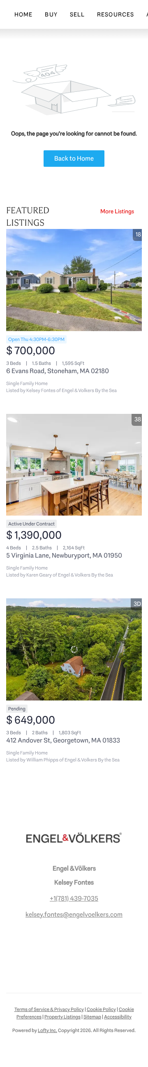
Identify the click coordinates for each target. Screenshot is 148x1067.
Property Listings (62, 1016)
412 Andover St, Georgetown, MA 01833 (63, 740)
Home (23, 14)
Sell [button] (77, 14)
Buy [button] (51, 14)
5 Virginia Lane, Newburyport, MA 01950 (64, 555)
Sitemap (92, 1016)
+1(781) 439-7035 (74, 898)
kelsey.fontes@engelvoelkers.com (74, 914)
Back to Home (74, 158)
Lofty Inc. (47, 1030)
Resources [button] (115, 14)
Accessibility (118, 1016)
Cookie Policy (101, 1009)
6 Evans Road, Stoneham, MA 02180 (57, 371)
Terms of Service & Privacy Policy (49, 1009)
